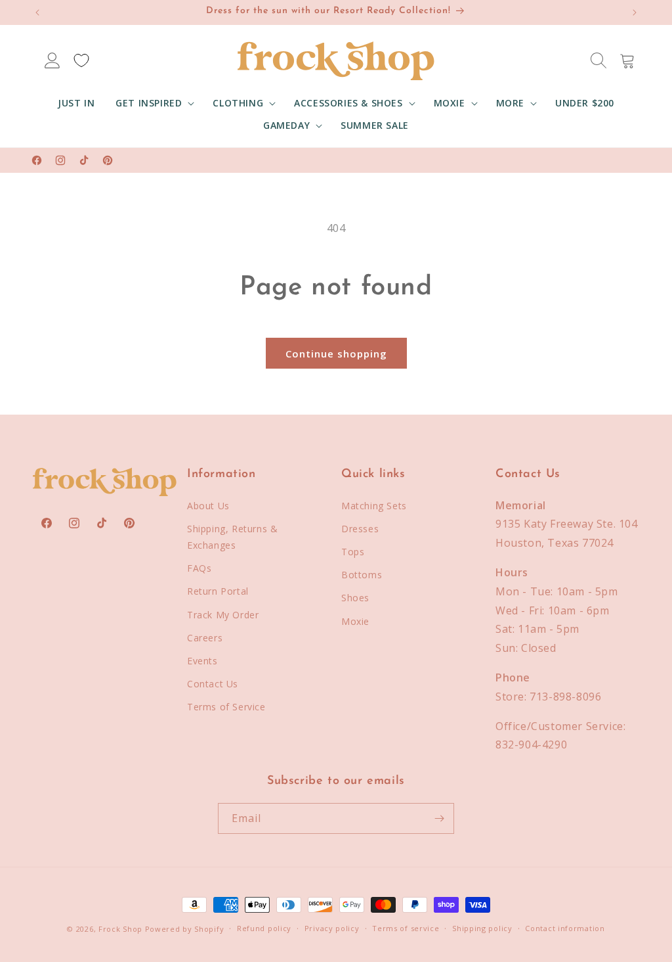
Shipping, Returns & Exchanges (232, 536)
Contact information (564, 928)
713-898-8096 (565, 696)
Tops (352, 551)
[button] (153, 103)
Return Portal (218, 591)
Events (202, 660)
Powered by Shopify (184, 929)
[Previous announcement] (37, 12)
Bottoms (361, 574)
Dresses (360, 528)
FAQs (199, 568)
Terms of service (405, 928)
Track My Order (223, 614)
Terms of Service (226, 706)
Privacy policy (332, 928)
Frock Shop (120, 929)
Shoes (355, 597)
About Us (208, 505)
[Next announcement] (634, 12)
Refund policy (264, 928)
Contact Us (212, 683)
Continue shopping (336, 353)
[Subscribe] (439, 818)
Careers (204, 637)
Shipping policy (482, 928)
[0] (81, 60)
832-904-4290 (531, 744)
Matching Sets (374, 505)
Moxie (355, 621)
